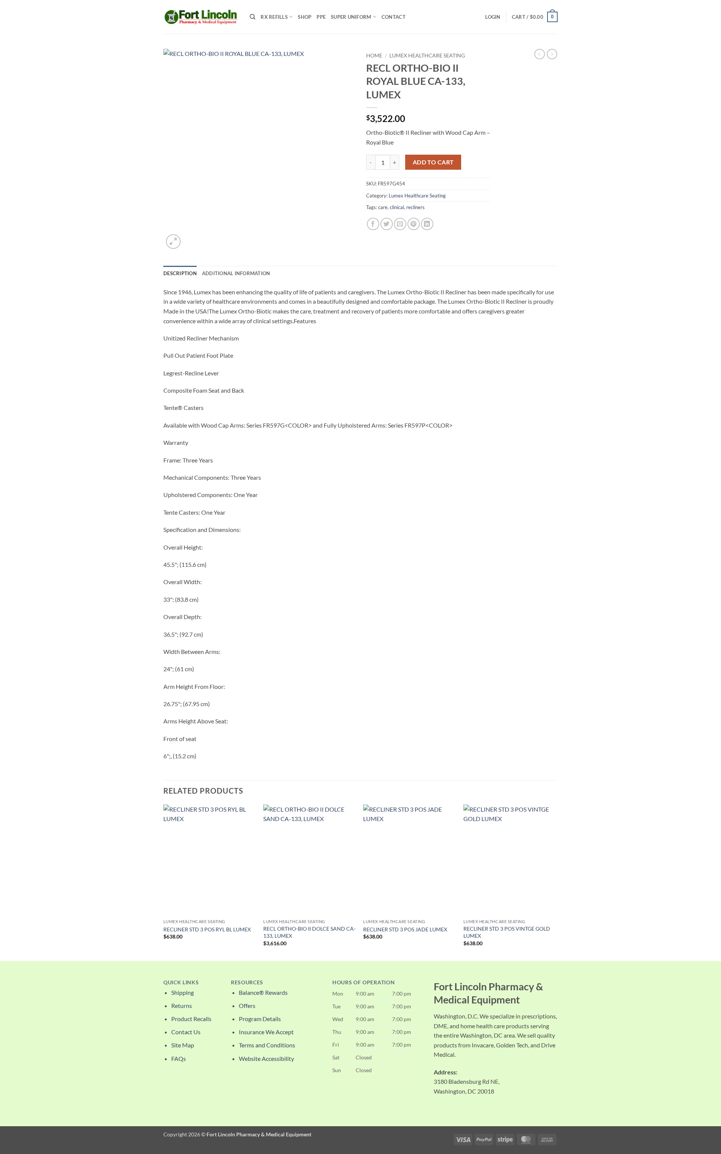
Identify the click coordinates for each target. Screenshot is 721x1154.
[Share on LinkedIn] (427, 224)
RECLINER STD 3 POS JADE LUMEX (405, 929)
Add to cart (433, 162)
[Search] (252, 17)
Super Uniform (351, 17)
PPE (321, 17)
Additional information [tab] (236, 273)
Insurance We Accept (266, 1031)
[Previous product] (552, 54)
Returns (181, 1005)
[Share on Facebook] (373, 224)
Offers (247, 1005)
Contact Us (186, 1031)
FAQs (178, 1058)
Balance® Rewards (263, 992)
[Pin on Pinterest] (413, 224)
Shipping (182, 992)
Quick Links (181, 982)
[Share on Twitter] (386, 224)
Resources (247, 982)
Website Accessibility (266, 1058)
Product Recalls (191, 1018)
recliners (415, 207)
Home (374, 56)
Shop (304, 17)
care (383, 207)
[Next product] (539, 54)
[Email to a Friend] (400, 224)
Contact (394, 17)
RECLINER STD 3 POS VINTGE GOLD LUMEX (506, 932)
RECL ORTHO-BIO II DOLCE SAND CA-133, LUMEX (309, 932)
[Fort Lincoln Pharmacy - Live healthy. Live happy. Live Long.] (200, 17)
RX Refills (274, 17)
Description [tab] (180, 273)
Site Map (182, 1045)
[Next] (555, 882)
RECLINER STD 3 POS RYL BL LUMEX (207, 929)
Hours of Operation (363, 982)
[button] (492, 16)
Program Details (260, 1018)
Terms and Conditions (267, 1045)
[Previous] (163, 882)
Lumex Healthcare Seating (427, 56)
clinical (397, 207)
